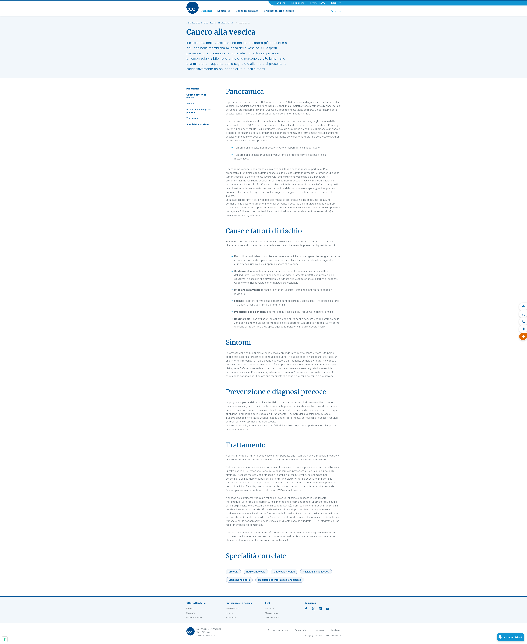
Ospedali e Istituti (194, 617)
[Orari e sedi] (523, 307)
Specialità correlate (197, 124)
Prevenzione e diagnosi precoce (198, 111)
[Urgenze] (523, 336)
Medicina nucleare (239, 579)
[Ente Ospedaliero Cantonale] (192, 8)
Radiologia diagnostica (316, 571)
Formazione (231, 617)
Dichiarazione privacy (278, 630)
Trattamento (192, 118)
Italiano (334, 3)
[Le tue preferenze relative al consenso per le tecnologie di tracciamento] (4, 639)
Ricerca (229, 613)
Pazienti (213, 23)
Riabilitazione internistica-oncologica (279, 579)
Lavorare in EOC (317, 3)
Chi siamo (281, 3)
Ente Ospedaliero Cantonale (198, 23)
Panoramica (193, 88)
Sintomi (190, 103)
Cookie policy (301, 630)
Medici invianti (232, 608)
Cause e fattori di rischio (196, 96)
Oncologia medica (284, 571)
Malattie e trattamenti (225, 23)
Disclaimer (336, 630)
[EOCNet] (523, 329)
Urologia (233, 571)
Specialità (190, 613)
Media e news (297, 3)
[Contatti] (523, 321)
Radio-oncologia (255, 571)
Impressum (319, 630)
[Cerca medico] (523, 314)
